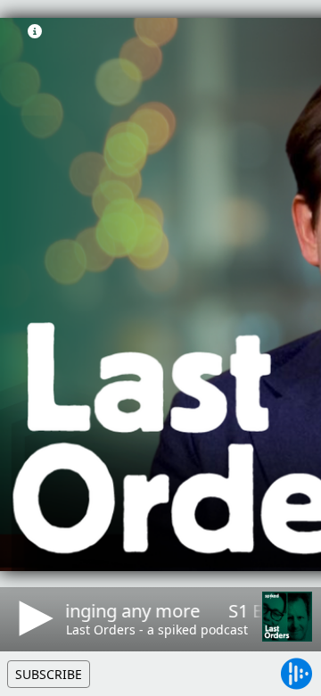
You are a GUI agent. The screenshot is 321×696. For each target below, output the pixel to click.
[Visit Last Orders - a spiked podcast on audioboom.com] (287, 617)
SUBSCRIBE (48, 674)
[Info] (34, 31)
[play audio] (33, 618)
